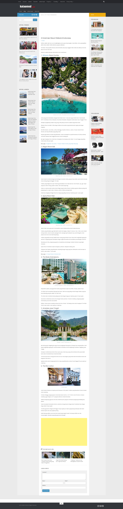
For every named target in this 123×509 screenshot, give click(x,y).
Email (66, 480)
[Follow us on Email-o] (34, 14)
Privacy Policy (70, 1)
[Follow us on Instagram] (32, 14)
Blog (25, 11)
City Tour (47, 14)
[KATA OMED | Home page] (27, 6)
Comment (44, 472)
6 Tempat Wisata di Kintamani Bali (53, 254)
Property (49, 1)
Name (43, 480)
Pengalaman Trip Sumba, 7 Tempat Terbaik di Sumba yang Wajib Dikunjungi (62, 143)
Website (44, 485)
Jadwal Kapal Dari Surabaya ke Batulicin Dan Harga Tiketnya (32, 137)
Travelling (55, 1)
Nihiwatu (46, 55)
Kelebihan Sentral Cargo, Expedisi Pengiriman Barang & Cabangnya (97, 137)
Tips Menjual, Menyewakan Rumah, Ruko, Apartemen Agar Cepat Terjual (96, 53)
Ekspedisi (35, 1)
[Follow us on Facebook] (36, 14)
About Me (62, 1)
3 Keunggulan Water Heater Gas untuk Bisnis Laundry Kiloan (28, 80)
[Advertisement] (64, 28)
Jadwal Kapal (42, 1)
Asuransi (25, 1)
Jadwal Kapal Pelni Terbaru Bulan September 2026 (32, 93)
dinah (43, 40)
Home (19, 1)
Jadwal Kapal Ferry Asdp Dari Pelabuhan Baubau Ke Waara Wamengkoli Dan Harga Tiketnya (32, 121)
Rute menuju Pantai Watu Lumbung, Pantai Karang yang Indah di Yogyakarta (47, 461)
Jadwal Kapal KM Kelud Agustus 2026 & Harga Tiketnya (32, 128)
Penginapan (53, 14)
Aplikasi (30, 1)
